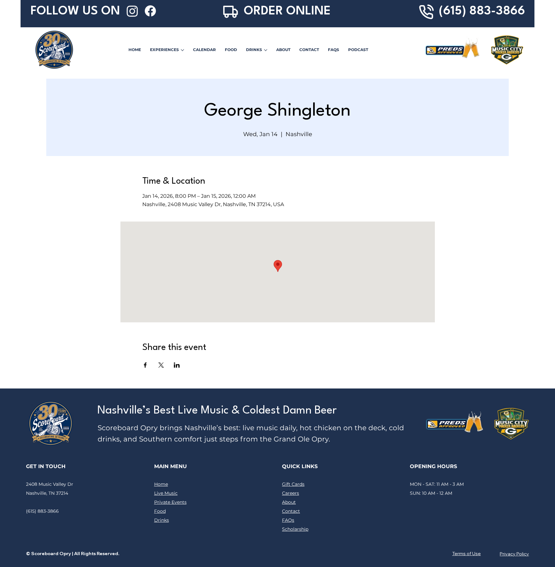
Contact (291, 511)
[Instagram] (132, 11)
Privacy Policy (514, 554)
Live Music (166, 493)
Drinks (161, 520)
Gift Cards (293, 484)
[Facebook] (150, 11)
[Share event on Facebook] (145, 365)
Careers (290, 493)
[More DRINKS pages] (265, 50)
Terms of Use (466, 553)
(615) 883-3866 (482, 11)
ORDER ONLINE (287, 11)
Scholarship (295, 529)
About (289, 502)
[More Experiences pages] (182, 50)
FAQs (288, 520)
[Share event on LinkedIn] (177, 365)
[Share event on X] (161, 365)
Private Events (170, 502)
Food (160, 511)
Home (161, 484)
